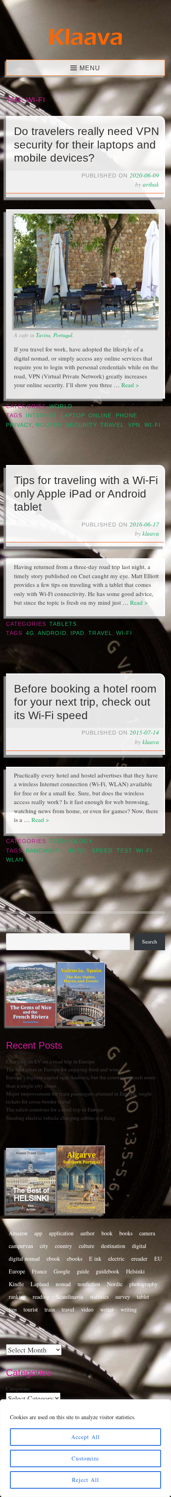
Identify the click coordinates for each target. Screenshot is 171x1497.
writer (107, 1309)
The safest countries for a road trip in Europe (54, 1109)
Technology (71, 841)
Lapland (40, 1284)
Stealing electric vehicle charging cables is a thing (60, 1117)
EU (158, 1258)
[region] (85, 1448)
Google (62, 1271)
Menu (90, 68)
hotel (77, 851)
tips (13, 1309)
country (63, 1246)
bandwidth (44, 851)
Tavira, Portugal (54, 335)
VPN (134, 425)
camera (147, 1233)
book (107, 1233)
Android (52, 633)
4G (30, 633)
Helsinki (135, 1271)
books (125, 1233)
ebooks (74, 1258)
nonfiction (89, 1284)
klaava (150, 533)
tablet (143, 1296)
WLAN (14, 860)
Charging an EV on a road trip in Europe (50, 1061)
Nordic (114, 1284)
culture (86, 1246)
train (50, 1309)
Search (13, 929)
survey (122, 1296)
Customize (85, 1458)
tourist (30, 1309)
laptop (72, 416)
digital (139, 1246)
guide (83, 1271)
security (81, 425)
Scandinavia (69, 1296)
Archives (16, 1340)
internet (41, 416)
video (87, 1309)
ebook (53, 1258)
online (99, 416)
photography (143, 1284)
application (61, 1233)
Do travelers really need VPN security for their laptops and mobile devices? (86, 144)
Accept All (85, 1437)
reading (41, 1296)
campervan (21, 1246)
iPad (77, 633)
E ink (95, 1258)
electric (116, 1258)
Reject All (85, 1479)
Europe (17, 1271)
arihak (151, 184)
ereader (139, 1258)
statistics (99, 1296)
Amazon (18, 1233)
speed (102, 851)
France (39, 1271)
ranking (17, 1296)
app (38, 1233)
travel (112, 425)
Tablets (63, 624)
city (44, 1246)
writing (128, 1309)
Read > (130, 385)
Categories (17, 1388)
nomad (63, 1284)
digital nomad (24, 1258)
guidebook (107, 1271)
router (49, 425)
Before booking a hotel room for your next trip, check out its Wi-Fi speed (85, 702)
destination (113, 1246)
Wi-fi (152, 425)
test (124, 851)
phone (126, 416)
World (60, 406)
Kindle (16, 1284)
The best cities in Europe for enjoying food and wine (63, 1069)
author (87, 1233)
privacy (19, 425)
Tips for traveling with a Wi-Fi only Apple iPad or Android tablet (86, 493)
